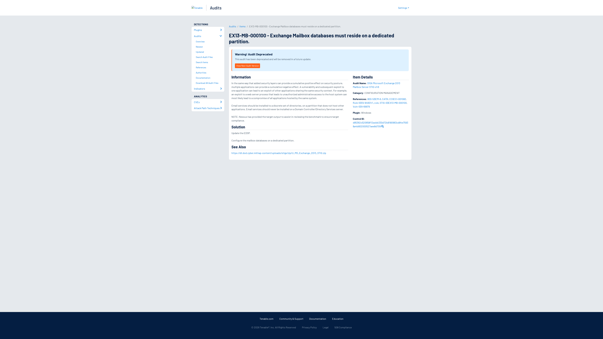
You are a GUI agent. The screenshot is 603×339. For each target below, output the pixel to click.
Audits (216, 7)
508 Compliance (343, 327)
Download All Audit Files (207, 83)
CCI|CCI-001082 (397, 98)
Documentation (317, 318)
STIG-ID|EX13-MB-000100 (393, 102)
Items (242, 26)
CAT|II (385, 98)
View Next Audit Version (247, 65)
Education (337, 318)
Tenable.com (266, 318)
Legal (326, 327)
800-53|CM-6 (374, 98)
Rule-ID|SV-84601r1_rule (366, 102)
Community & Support (291, 318)
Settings (402, 7)
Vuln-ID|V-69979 (361, 106)
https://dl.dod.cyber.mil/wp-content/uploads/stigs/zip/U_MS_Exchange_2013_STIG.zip (278, 152)
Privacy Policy (309, 327)
